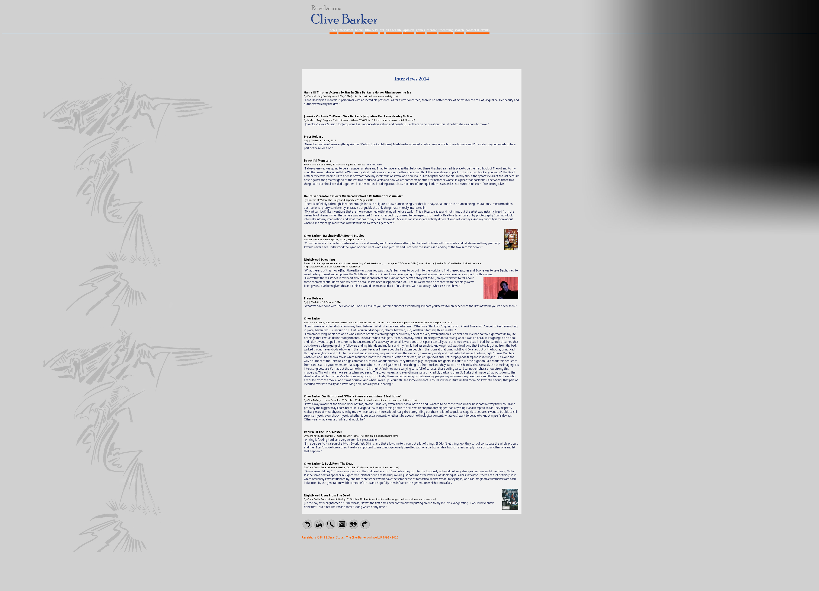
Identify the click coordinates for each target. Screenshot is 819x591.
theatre (432, 30)
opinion (408, 30)
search (459, 30)
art (382, 30)
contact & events (477, 30)
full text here (374, 164)
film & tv (371, 30)
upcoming (446, 30)
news (333, 30)
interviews (345, 30)
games (420, 30)
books (359, 30)
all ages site (394, 30)
